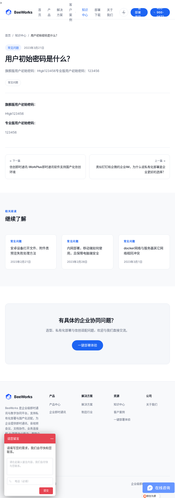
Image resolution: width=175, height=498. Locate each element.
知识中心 (85, 12)
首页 (39, 12)
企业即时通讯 (57, 412)
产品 (49, 12)
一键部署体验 (138, 12)
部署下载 (98, 12)
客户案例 (70, 12)
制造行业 (87, 412)
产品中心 (54, 404)
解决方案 (60, 12)
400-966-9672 (160, 12)
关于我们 (110, 12)
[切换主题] (124, 12)
